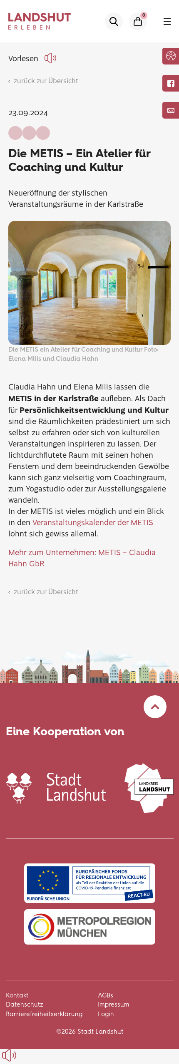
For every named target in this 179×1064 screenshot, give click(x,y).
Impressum (113, 1004)
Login (106, 1014)
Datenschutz (24, 1004)
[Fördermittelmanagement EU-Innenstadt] (89, 883)
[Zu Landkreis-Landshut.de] (148, 786)
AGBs (105, 995)
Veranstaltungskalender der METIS (92, 522)
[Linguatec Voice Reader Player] (52, 58)
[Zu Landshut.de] (56, 786)
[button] (170, 56)
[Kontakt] (170, 110)
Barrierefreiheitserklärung (44, 1014)
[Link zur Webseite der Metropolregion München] (89, 927)
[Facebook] (170, 83)
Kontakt (17, 995)
